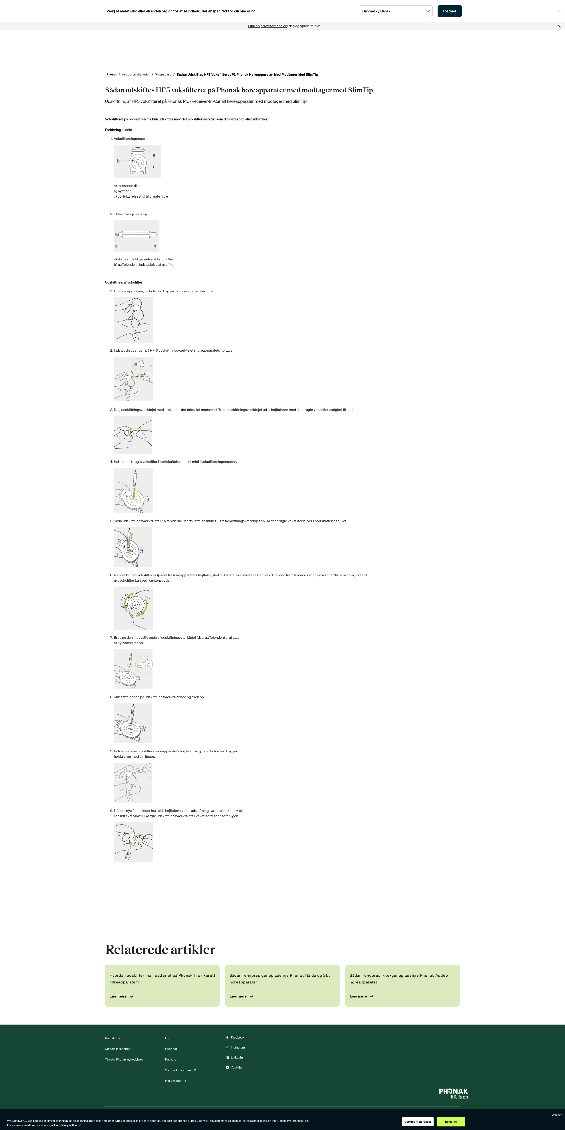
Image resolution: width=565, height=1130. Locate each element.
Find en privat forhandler (267, 26)
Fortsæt (449, 11)
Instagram (238, 1047)
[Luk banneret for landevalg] (559, 11)
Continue (557, 1114)
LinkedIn (237, 1057)
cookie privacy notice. (63, 1125)
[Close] (559, 26)
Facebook (237, 1037)
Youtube (237, 1067)
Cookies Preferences (417, 1122)
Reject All (451, 1122)
